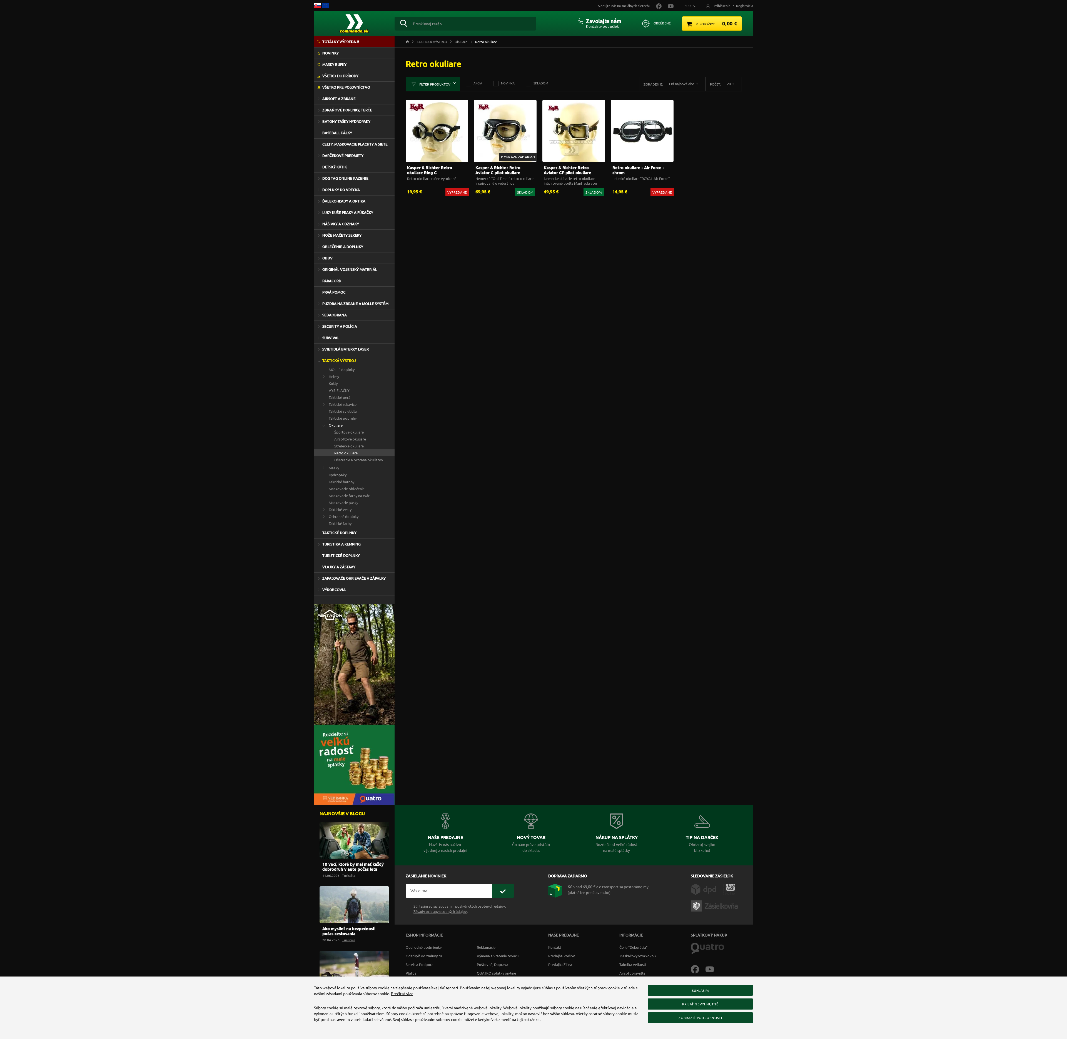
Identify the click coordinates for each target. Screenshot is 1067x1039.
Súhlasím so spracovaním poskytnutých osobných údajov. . (459, 909)
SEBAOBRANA (334, 314)
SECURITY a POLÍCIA (339, 326)
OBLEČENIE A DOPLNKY (342, 246)
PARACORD (331, 280)
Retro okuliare (346, 452)
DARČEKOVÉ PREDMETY (342, 155)
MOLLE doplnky (342, 369)
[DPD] (707, 888)
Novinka (508, 83)
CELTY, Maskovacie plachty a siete (355, 144)
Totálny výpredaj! (340, 41)
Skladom (541, 83)
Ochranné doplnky (343, 516)
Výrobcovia (334, 589)
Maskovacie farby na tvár (349, 495)
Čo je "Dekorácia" (633, 947)
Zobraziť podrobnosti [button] (700, 1017)
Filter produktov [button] (434, 84)
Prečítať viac (402, 993)
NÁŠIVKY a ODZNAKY (340, 223)
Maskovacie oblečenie (347, 488)
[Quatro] (707, 947)
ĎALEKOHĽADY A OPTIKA (343, 201)
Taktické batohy (341, 481)
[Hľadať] (403, 22)
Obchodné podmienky (424, 947)
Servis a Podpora (419, 964)
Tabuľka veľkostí (632, 964)
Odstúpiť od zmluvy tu (424, 955)
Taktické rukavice (343, 404)
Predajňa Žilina (560, 964)
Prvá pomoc (333, 292)
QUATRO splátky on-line (496, 973)
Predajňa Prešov (561, 955)
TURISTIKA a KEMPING (341, 544)
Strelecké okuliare (349, 446)
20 (729, 83)
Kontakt (554, 947)
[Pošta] (729, 888)
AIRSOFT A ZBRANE (339, 98)
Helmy (334, 376)
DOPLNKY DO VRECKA (341, 189)
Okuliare (336, 425)
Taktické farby (340, 523)
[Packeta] (715, 905)
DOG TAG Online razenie (345, 178)
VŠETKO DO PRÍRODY (340, 75)
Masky (334, 467)
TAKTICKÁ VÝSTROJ (339, 360)
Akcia (477, 83)
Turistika (348, 875)
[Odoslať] (503, 891)
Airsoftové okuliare (350, 439)
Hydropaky (337, 474)
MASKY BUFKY (334, 64)
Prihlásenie (722, 5)
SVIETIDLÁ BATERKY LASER (345, 349)
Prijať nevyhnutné (700, 1004)
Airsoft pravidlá (632, 973)
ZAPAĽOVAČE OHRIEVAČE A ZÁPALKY (354, 578)
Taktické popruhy (343, 418)
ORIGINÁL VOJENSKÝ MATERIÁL (349, 269)
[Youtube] (712, 968)
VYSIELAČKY (339, 390)
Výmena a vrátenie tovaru (497, 955)
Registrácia (744, 5)
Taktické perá (339, 397)
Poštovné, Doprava (492, 964)
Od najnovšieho (682, 83)
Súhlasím (700, 990)
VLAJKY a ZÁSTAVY (338, 566)
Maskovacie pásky (343, 502)
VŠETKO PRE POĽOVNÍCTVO (346, 87)
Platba (411, 973)
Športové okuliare (349, 432)
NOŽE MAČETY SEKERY (342, 235)
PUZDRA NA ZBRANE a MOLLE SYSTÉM (355, 303)
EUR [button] (687, 5)
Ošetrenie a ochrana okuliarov (358, 459)
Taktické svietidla (343, 411)
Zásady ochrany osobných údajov (440, 911)
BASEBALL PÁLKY (337, 132)
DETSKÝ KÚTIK (334, 166)
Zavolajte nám (603, 21)
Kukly (333, 383)
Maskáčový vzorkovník (637, 955)
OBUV (327, 258)
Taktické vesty (340, 509)
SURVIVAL (330, 337)
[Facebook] (698, 968)
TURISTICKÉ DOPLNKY (341, 555)
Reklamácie (486, 947)
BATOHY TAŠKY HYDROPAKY (346, 121)
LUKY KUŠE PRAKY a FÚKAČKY (347, 212)
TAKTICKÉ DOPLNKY (339, 532)
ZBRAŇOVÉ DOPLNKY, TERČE (347, 109)
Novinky (330, 53)
